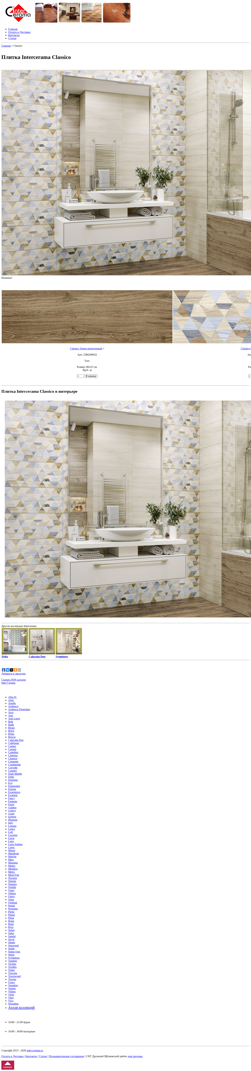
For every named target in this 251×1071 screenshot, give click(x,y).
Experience (14, 792)
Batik (11, 724)
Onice (11, 896)
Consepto (13, 761)
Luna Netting (15, 844)
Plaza (11, 917)
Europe (12, 789)
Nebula (12, 881)
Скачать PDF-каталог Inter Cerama (13, 681)
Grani (11, 813)
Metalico (13, 868)
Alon (11, 700)
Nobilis (12, 887)
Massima (13, 862)
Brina (11, 733)
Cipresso (13, 755)
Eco (10, 783)
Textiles (12, 967)
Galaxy (12, 810)
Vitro (11, 997)
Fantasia (12, 801)
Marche (12, 856)
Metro (11, 871)
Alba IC (12, 697)
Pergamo (13, 908)
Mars (11, 859)
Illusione (12, 819)
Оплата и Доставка (19, 32)
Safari (11, 930)
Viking (12, 991)
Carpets (12, 749)
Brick (11, 730)
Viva (10, 1000)
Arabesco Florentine (19, 709)
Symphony (14, 957)
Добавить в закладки (13, 673)
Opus (11, 899)
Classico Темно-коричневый (86, 348)
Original (12, 902)
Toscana (12, 973)
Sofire (11, 948)
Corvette (12, 767)
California (13, 743)
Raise (11, 921)
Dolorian (13, 779)
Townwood (14, 976)
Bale (10, 721)
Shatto (11, 942)
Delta (11, 776)
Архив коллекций (21, 1007)
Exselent (12, 795)
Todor (11, 970)
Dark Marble (15, 773)
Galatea (12, 807)
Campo (12, 746)
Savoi (11, 939)
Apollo (12, 703)
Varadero (13, 985)
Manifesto (13, 853)
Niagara (12, 884)
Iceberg (12, 816)
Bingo (11, 727)
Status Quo (14, 951)
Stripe (11, 954)
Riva (10, 927)
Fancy (11, 798)
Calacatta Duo (16, 740)
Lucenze (12, 835)
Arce (10, 712)
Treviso (12, 979)
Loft (10, 832)
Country (12, 770)
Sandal (12, 936)
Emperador (14, 786)
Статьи (12, 38)
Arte (10, 715)
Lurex (11, 847)
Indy (10, 822)
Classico (12, 758)
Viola (11, 994)
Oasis (11, 890)
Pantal (11, 905)
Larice (11, 829)
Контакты (14, 35)
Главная (12, 29)
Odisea (12, 893)
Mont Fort (13, 875)
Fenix (11, 804)
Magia (11, 850)
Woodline (13, 1003)
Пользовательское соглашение (66, 1056)
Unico (11, 982)
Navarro (12, 878)
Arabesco (13, 706)
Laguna (12, 825)
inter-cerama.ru (35, 1050)
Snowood (13, 945)
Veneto (12, 988)
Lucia (11, 838)
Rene (11, 924)
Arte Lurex (14, 718)
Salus (11, 933)
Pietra (11, 911)
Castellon (13, 752)
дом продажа (135, 1056)
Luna (11, 841)
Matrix (11, 865)
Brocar (12, 737)
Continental (14, 764)
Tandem (12, 960)
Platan (11, 914)
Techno (12, 963)
